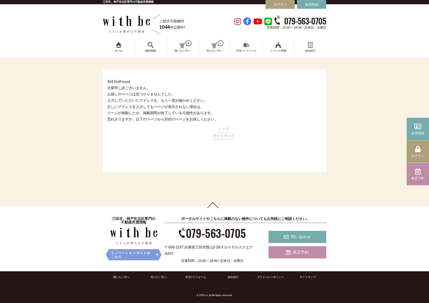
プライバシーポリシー (270, 277)
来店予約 (301, 252)
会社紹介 (233, 277)
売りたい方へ (159, 277)
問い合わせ (301, 237)
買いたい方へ (121, 277)
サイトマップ (223, 136)
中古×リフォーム (196, 277)
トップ (223, 129)
